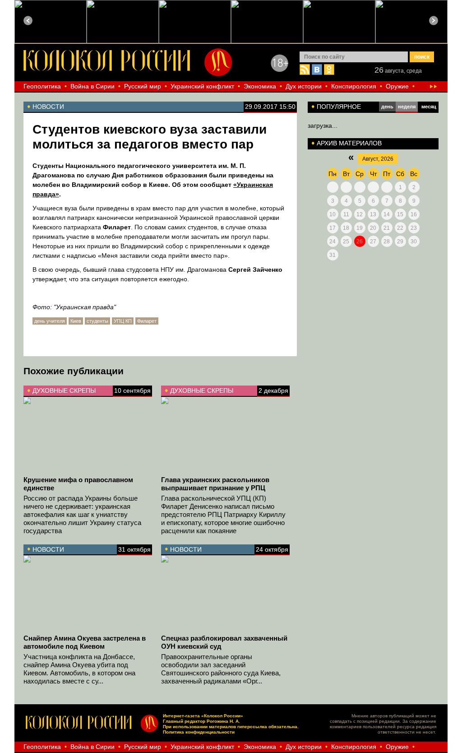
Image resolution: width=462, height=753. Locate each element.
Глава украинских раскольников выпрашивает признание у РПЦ (215, 484)
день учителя (49, 321)
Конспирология (353, 86)
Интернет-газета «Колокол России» (203, 715)
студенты (97, 321)
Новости (48, 549)
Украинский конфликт (202, 86)
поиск (422, 57)
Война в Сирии (92, 86)
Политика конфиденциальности (199, 732)
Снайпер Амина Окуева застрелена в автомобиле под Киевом (84, 642)
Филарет (147, 321)
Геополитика (42, 86)
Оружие (397, 86)
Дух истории (304, 86)
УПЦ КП (123, 321)
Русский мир (142, 86)
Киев (75, 321)
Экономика (260, 86)
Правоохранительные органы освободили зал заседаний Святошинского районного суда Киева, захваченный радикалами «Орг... (221, 669)
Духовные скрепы (64, 390)
